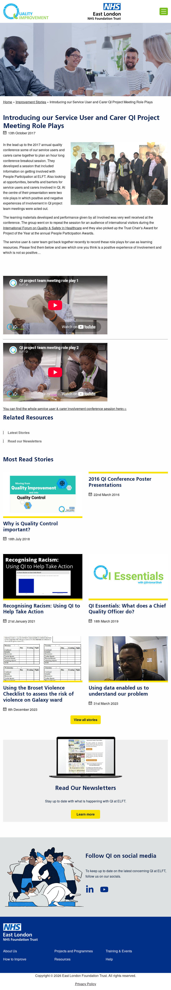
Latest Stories (19, 432)
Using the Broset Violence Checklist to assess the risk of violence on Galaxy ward (38, 694)
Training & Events (119, 951)
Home (7, 102)
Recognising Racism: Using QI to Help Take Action (41, 609)
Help (109, 959)
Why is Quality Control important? (30, 527)
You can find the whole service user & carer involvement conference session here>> (65, 408)
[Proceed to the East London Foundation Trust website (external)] (104, 11)
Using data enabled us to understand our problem (119, 691)
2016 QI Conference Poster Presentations (120, 482)
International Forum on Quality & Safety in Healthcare (42, 227)
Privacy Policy (85, 983)
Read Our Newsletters (85, 788)
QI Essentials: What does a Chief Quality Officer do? (127, 609)
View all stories (85, 719)
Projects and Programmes (73, 951)
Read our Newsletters (25, 441)
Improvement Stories (31, 102)
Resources (62, 959)
